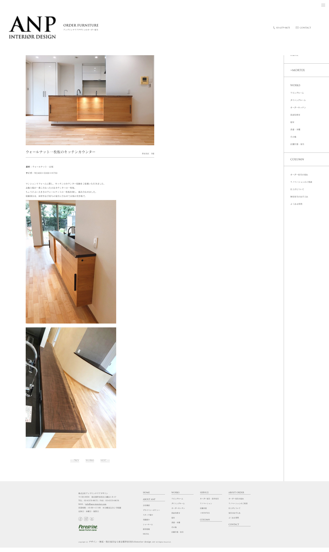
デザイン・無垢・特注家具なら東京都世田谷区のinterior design (120, 542)
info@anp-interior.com (95, 504)
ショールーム (148, 524)
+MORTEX (297, 70)
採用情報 (146, 529)
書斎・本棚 (295, 129)
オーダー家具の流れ (299, 175)
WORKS (90, 460)
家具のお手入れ (234, 513)
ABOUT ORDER (236, 493)
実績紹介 (146, 519)
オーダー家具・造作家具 (209, 499)
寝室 (292, 122)
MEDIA (146, 534)
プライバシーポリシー (151, 510)
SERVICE (204, 493)
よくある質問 (296, 204)
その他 (293, 137)
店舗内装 (203, 508)
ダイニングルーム (298, 100)
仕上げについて (297, 189)
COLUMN (297, 159)
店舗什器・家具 (297, 144)
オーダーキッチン (298, 107)
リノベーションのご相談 (301, 182)
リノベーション (206, 503)
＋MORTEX (205, 513)
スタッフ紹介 (148, 515)
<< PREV (74, 460)
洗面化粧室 (295, 115)
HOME (146, 493)
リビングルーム (297, 93)
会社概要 (146, 505)
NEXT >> (105, 460)
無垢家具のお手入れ (299, 197)
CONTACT (305, 27)
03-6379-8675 (283, 27)
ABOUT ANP (149, 499)
